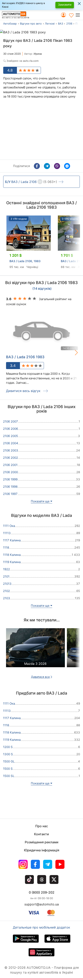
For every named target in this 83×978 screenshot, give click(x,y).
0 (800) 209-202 (41, 892)
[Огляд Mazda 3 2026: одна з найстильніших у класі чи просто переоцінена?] (35, 651)
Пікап (79, 23)
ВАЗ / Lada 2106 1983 (25, 357)
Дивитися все (40, 676)
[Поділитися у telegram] (47, 166)
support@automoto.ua (41, 904)
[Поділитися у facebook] (37, 166)
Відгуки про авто (31, 23)
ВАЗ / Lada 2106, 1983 (24, 261)
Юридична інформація (41, 850)
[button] (79, 14)
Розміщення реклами (41, 842)
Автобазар (10, 23)
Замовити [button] (64, 4)
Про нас (41, 826)
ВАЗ (60, 23)
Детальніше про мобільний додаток (41, 927)
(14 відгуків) (42, 288)
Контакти (41, 834)
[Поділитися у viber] (57, 166)
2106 (69, 23)
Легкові (50, 23)
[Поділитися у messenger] (67, 166)
